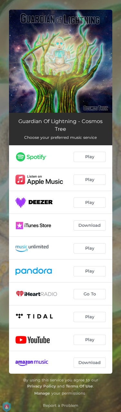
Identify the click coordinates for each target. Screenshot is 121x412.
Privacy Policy (41, 386)
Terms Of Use (79, 386)
